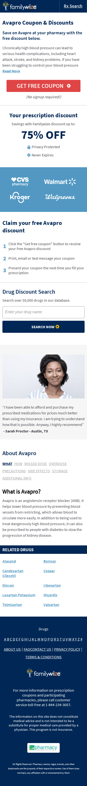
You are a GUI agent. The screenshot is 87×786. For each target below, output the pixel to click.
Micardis (50, 594)
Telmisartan (12, 604)
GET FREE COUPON (40, 86)
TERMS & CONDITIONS (43, 656)
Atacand (9, 561)
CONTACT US (40, 649)
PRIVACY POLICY (67, 649)
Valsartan (51, 604)
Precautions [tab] (14, 470)
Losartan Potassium (18, 594)
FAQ (27, 649)
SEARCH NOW (42, 326)
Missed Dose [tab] (35, 463)
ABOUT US (12, 649)
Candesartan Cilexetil (12, 573)
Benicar (50, 561)
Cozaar (49, 570)
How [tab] (18, 463)
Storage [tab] (60, 470)
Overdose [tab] (58, 463)
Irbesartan (52, 585)
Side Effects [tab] (39, 470)
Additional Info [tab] (16, 478)
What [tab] (7, 463)
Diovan (8, 585)
